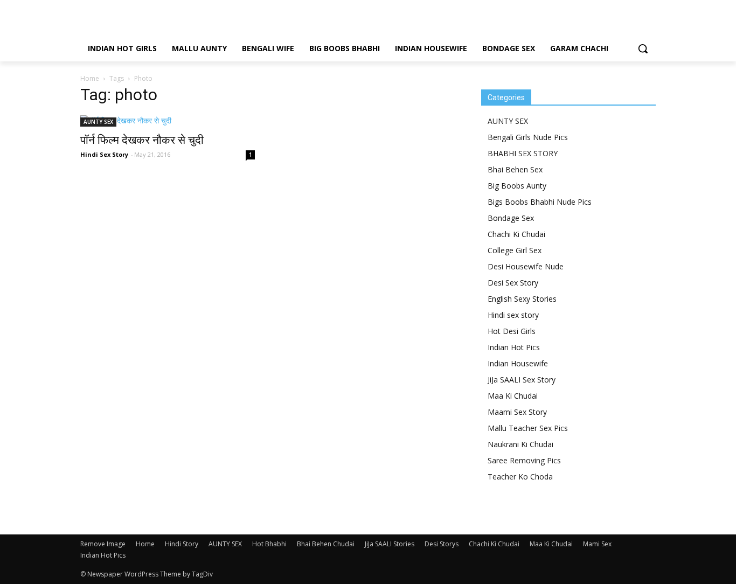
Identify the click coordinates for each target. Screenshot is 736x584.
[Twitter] (615, 8)
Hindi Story (181, 543)
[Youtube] (649, 8)
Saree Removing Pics (524, 460)
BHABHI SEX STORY (523, 153)
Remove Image (103, 543)
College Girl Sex (514, 250)
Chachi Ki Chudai (516, 234)
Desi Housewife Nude (526, 266)
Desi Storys (442, 543)
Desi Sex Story (513, 282)
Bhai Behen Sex (515, 169)
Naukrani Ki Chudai (520, 444)
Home (89, 78)
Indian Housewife (518, 363)
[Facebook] (581, 8)
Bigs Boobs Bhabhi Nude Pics (540, 202)
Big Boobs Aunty (517, 185)
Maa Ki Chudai (513, 396)
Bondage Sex (511, 218)
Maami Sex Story (517, 412)
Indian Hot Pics (514, 347)
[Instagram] (598, 8)
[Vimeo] (632, 8)
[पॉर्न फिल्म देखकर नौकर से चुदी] (167, 121)
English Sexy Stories (522, 299)
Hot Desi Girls (512, 331)
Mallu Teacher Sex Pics (528, 428)
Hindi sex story (513, 315)
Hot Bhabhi (269, 543)
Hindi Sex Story (104, 154)
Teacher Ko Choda (520, 476)
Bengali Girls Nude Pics (528, 137)
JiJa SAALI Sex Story (522, 379)
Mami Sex (597, 543)
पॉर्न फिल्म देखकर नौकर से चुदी (142, 140)
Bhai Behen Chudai (326, 543)
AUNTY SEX (98, 122)
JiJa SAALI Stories (389, 543)
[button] (643, 48)
